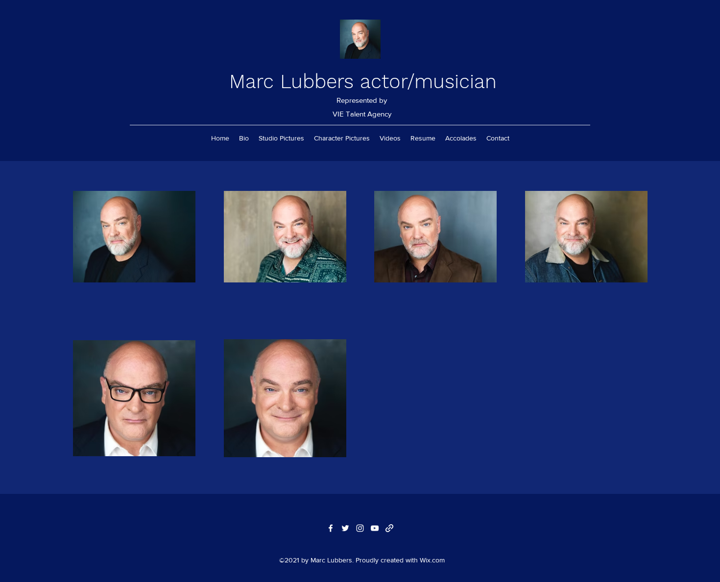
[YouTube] (375, 528)
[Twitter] (345, 528)
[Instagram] (360, 528)
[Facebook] (331, 528)
